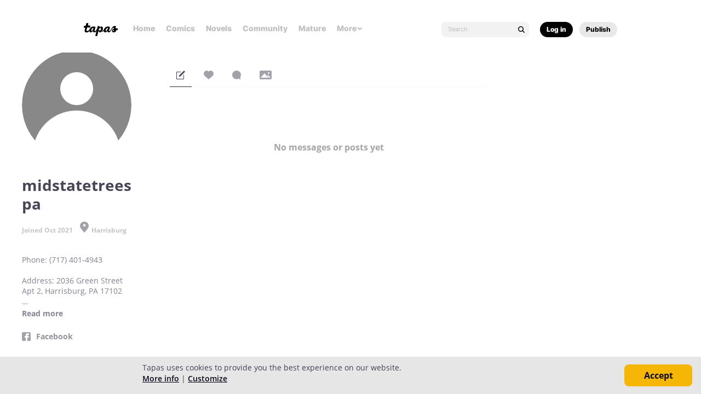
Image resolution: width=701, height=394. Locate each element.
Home (144, 28)
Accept (658, 375)
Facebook (54, 336)
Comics (180, 28)
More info (160, 378)
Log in (556, 29)
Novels (219, 28)
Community (265, 28)
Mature (312, 28)
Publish (598, 29)
